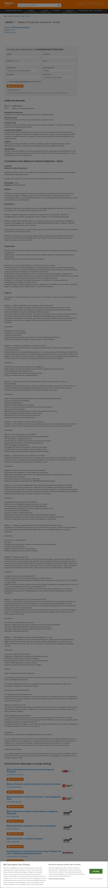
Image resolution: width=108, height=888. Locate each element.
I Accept (96, 871)
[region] (54, 874)
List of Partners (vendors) (57, 879)
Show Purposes (96, 878)
